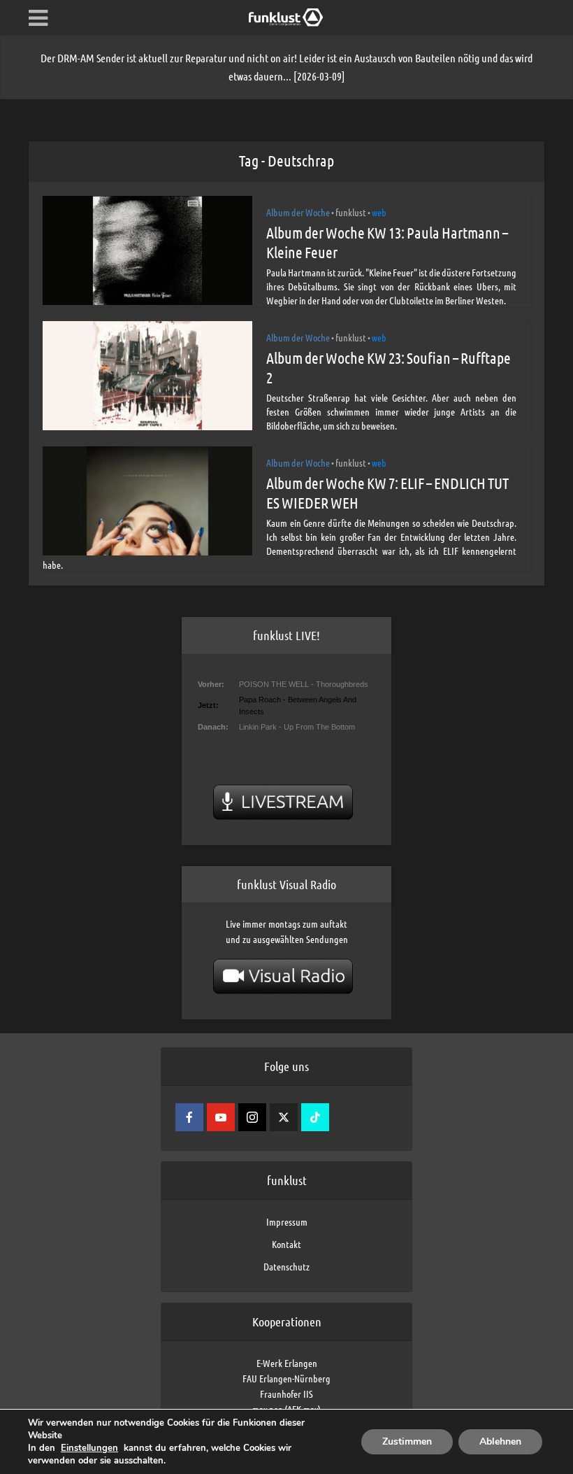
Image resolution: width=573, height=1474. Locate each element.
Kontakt (286, 1244)
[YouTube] (221, 1117)
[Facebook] (189, 1117)
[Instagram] (252, 1117)
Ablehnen (500, 1441)
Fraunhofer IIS (286, 1393)
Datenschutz (286, 1266)
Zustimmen (407, 1441)
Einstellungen (89, 1448)
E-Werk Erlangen (286, 1362)
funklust (350, 212)
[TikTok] (315, 1117)
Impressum (286, 1221)
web (379, 212)
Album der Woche (298, 212)
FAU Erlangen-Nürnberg (286, 1378)
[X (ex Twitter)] (284, 1117)
